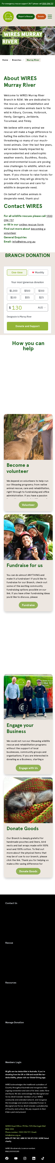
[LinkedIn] (33, 1159)
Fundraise (28, 605)
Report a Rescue (25, 16)
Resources (10, 982)
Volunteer (28, 504)
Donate (41, 16)
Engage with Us (28, 768)
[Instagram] (24, 1159)
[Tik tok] (42, 1159)
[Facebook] (6, 1159)
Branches (17, 60)
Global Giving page (37, 1078)
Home (5, 60)
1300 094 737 (47, 4)
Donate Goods (28, 871)
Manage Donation (14, 1022)
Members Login (13, 1062)
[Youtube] (15, 1159)
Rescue (9, 943)
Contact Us (11, 903)
